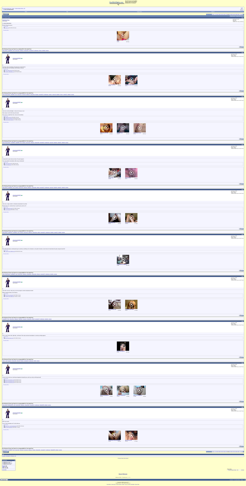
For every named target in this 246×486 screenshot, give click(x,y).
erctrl (14, 50)
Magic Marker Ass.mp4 (8, 208)
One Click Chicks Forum (7, 8)
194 (221, 14)
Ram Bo (18, 360)
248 (238, 14)
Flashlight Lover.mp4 (8, 117)
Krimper (33, 449)
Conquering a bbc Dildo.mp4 (9, 296)
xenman (47, 50)
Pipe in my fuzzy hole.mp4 (9, 295)
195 (222, 14)
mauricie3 (25, 319)
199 (229, 14)
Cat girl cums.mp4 (8, 163)
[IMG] (3, 467)
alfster (3, 274)
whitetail (43, 50)
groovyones (17, 50)
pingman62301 (17, 58)
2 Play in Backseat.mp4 (8, 70)
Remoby (36, 94)
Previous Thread (120, 458)
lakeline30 (5, 20)
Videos (13, 8)
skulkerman (36, 50)
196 (224, 14)
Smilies (3, 466)
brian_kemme (4, 50)
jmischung (26, 449)
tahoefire (58, 94)
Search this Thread (239, 16)
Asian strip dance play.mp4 (9, 119)
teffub (35, 360)
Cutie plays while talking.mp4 (9, 71)
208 (236, 14)
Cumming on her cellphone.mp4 (10, 251)
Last (241, 14)
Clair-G (3, 360)
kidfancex (22, 50)
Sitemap (242, 479)
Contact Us (232, 479)
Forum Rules (4, 469)
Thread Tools (232, 16)
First (213, 14)
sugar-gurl (54, 94)
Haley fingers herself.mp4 (9, 118)
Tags (3, 454)
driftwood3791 (10, 405)
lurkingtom (20, 319)
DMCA (123, 484)
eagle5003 (12, 94)
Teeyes (40, 50)
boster (3, 94)
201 (233, 14)
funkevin (23, 142)
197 (226, 14)
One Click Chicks (237, 479)
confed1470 (10, 232)
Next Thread (126, 458)
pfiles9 (38, 187)
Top (244, 479)
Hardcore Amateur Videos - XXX (20, 8)
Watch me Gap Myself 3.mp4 (9, 382)
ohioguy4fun (26, 50)
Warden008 (42, 405)
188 (219, 14)
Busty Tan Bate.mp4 (8, 164)
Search (212, 11)
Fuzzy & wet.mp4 (7, 209)
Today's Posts (139, 11)
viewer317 (65, 94)
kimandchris (29, 274)
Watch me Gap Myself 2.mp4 (9, 381)
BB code (3, 465)
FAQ (67, 11)
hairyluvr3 (24, 94)
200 (231, 14)
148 (217, 14)
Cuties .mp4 (7, 27)
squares (50, 94)
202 (234, 14)
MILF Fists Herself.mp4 (8, 427)
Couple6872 (10, 50)
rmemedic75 (31, 50)
